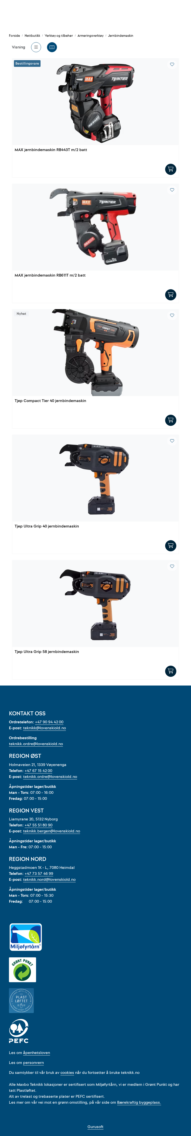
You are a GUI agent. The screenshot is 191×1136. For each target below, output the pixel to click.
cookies (67, 1072)
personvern (33, 1062)
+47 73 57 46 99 (39, 873)
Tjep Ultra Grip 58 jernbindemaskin (47, 651)
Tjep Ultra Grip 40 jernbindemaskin (47, 526)
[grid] (52, 47)
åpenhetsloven (36, 1052)
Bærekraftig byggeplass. (139, 1102)
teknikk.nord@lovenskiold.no (49, 879)
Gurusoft (95, 1127)
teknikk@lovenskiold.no (44, 728)
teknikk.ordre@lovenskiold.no (36, 744)
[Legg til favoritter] (172, 64)
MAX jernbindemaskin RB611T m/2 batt (50, 275)
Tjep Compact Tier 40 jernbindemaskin (50, 401)
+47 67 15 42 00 (38, 770)
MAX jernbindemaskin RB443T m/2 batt (51, 150)
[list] (36, 47)
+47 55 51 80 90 (38, 825)
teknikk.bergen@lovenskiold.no (51, 831)
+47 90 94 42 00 (49, 722)
